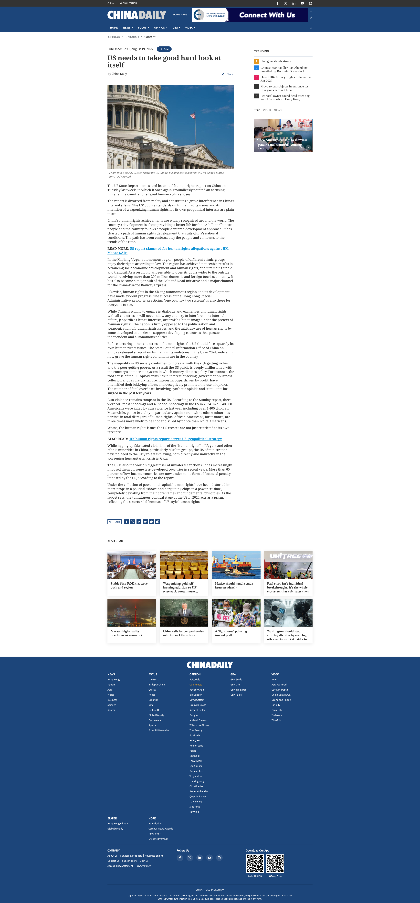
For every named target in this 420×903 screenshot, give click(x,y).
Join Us (144, 861)
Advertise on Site (154, 856)
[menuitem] (180, 14)
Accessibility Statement (120, 866)
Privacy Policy (143, 866)
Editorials (132, 37)
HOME (114, 28)
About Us (112, 856)
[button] (258, 148)
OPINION (114, 37)
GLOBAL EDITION (128, 3)
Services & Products (131, 856)
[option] (283, 135)
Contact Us (113, 861)
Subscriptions (129, 861)
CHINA (110, 3)
